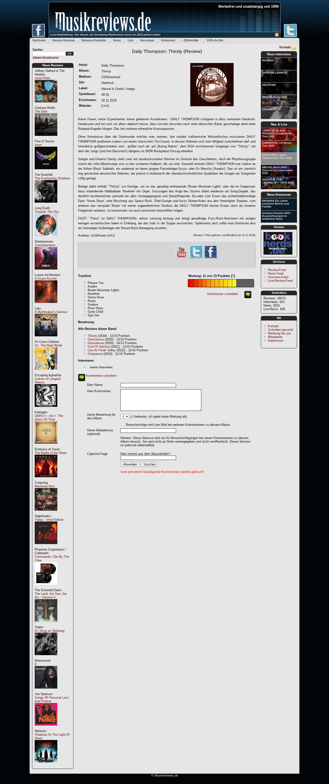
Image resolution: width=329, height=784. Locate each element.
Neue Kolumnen (279, 194)
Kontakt (285, 47)
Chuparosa (95, 354)
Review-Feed (277, 270)
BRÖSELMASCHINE (274, 97)
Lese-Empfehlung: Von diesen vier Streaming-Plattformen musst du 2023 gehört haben (105, 34)
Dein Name (95, 385)
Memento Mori (45, 486)
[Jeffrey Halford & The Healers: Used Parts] (46, 105)
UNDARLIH (269, 109)
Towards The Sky (47, 211)
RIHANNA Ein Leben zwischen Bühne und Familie (275, 203)
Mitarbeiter (275, 337)
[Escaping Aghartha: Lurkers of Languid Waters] (46, 409)
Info (111, 235)
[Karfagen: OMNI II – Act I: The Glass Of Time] (46, 446)
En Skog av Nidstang (49, 631)
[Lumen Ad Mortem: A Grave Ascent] (46, 305)
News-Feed (275, 273)
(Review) (167, 51)
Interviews (147, 40)
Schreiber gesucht (280, 330)
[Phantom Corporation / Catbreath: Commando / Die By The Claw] (46, 587)
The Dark (41, 111)
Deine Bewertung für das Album (101, 416)
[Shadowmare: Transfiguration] (46, 272)
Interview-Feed (278, 277)
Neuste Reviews (64, 40)
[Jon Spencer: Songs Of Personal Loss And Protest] (46, 728)
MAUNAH (268, 60)
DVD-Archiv (215, 40)
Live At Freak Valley (102, 350)
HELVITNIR (269, 84)
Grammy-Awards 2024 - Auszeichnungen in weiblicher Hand (277, 216)
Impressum (275, 340)
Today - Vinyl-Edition (49, 519)
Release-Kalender (94, 40)
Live (130, 40)
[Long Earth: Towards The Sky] (46, 238)
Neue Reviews (52, 65)
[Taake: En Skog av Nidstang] (46, 657)
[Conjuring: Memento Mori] (46, 513)
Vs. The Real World (48, 345)
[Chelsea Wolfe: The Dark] (46, 138)
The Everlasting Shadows (52, 178)
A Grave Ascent (46, 278)
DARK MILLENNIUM (274, 72)
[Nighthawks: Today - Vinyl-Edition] (46, 546)
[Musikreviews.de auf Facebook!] (211, 258)
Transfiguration (45, 245)
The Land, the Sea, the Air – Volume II (51, 595)
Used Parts (42, 78)
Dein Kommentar (99, 391)
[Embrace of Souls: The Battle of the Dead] (46, 480)
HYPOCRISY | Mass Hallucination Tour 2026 (277, 156)
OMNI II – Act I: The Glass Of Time (49, 417)
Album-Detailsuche (46, 57)
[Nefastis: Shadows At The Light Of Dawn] (46, 765)
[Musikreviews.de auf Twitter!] (196, 258)
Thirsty (92, 336)
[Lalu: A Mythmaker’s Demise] (46, 339)
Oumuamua (96, 339)
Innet (38, 145)
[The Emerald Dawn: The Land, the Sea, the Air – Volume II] (46, 624)
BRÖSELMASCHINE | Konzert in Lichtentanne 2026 (277, 170)
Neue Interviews (279, 54)
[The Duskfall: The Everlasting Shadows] (46, 205)
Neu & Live (279, 124)
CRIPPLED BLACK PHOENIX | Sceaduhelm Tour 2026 (277, 133)
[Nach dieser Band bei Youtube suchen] (181, 258)
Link (105, 105)
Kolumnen (168, 40)
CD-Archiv (191, 40)
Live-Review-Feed (280, 280)
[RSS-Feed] (277, 35)
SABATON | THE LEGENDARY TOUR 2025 (278, 181)
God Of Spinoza (99, 346)
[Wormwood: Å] (46, 691)
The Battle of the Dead (50, 453)
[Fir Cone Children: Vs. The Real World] (46, 372)
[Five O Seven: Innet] (46, 172)
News (117, 40)
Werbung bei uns (279, 333)
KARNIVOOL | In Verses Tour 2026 (277, 144)
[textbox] (49, 53)
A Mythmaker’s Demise (51, 312)
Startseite (39, 40)
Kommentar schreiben (222, 294)
